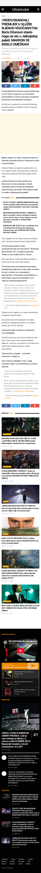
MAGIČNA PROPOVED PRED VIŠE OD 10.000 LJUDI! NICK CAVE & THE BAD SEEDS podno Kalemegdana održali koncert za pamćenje (19, 440)
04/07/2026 (6, 546)
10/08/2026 (6, 446)
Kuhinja (28, 864)
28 (12, 481)
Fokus (9, 16)
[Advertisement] (20, 2)
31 (12, 613)
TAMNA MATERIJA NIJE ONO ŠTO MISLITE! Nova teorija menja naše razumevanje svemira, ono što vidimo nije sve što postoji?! (20, 508)
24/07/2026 (6, 513)
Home (3, 16)
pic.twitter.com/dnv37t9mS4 (25, 301)
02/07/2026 (6, 581)
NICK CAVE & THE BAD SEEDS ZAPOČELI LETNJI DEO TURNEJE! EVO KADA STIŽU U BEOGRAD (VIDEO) (20, 608)
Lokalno (30, 859)
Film (29, 861)
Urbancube (20, 9)
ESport (4, 864)
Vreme (20, 864)
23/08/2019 (18, 58)
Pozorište (21, 861)
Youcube (12, 864)
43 (12, 446)
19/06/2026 (6, 613)
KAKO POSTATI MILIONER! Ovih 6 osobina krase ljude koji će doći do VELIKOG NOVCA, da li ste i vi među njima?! (20, 540)
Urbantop (5, 859)
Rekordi (4, 861)
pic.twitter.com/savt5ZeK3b (23, 391)
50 (12, 513)
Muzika (12, 861)
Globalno (7, 434)
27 (12, 546)
